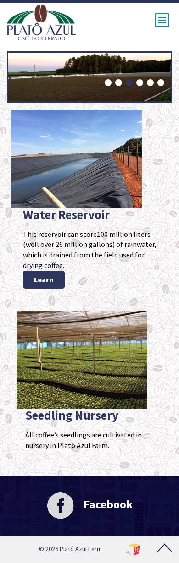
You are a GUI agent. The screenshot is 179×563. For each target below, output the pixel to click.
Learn (44, 279)
